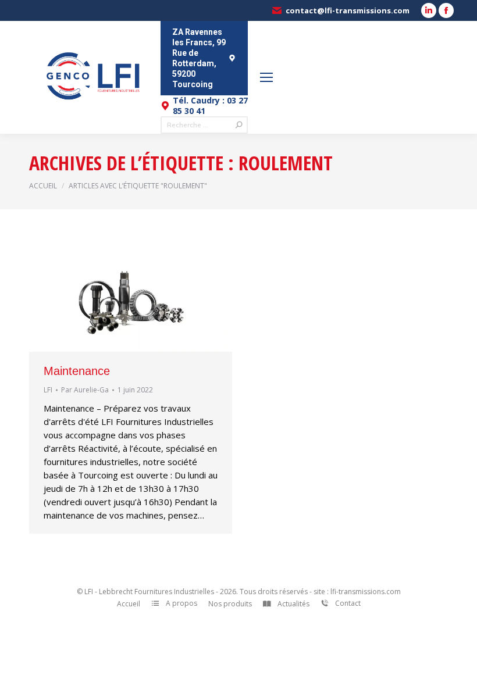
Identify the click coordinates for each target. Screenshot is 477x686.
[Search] (239, 125)
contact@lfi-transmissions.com (348, 10)
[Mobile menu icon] (266, 77)
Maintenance (77, 371)
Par (85, 390)
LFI (48, 390)
